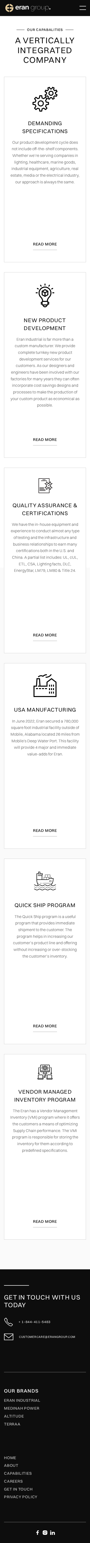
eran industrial (22, 1400)
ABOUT (11, 1465)
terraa (12, 1424)
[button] (83, 8)
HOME (10, 1458)
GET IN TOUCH (18, 1489)
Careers (13, 1481)
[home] (40, 8)
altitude (14, 1416)
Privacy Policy (21, 1497)
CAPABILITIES (18, 1473)
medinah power (21, 1408)
